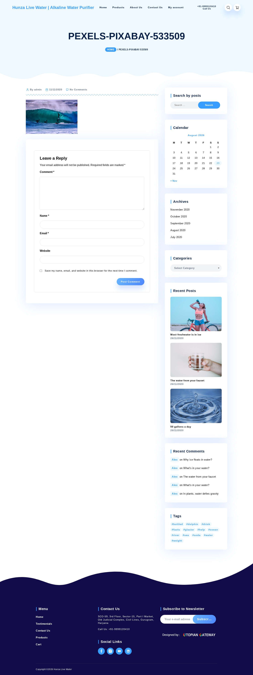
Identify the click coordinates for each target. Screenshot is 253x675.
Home (39, 616)
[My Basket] (237, 7)
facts (176, 529)
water (209, 535)
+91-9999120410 (119, 629)
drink (206, 524)
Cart (38, 644)
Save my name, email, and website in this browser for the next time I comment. (91, 270)
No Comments (78, 89)
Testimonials (44, 623)
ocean (214, 529)
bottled (178, 524)
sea (186, 535)
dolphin (193, 524)
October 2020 (178, 216)
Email (44, 233)
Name (44, 215)
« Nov (173, 180)
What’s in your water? (196, 468)
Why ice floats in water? (197, 459)
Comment (47, 171)
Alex (174, 459)
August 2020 (178, 230)
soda (197, 535)
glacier (189, 529)
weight (177, 540)
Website (45, 250)
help (202, 529)
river (176, 535)
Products (42, 637)
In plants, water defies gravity (201, 493)
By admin (36, 89)
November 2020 (180, 209)
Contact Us (43, 630)
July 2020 (176, 237)
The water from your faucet (199, 476)
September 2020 (180, 223)
